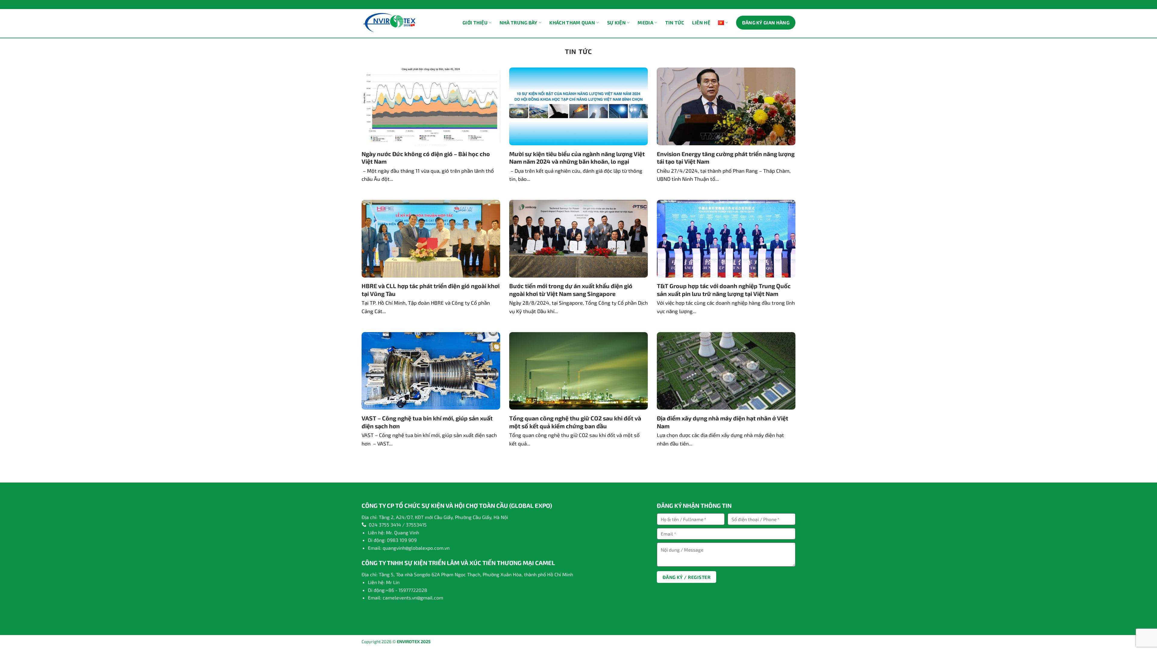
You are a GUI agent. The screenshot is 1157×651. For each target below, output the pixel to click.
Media (645, 22)
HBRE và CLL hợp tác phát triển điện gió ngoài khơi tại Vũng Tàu (431, 289)
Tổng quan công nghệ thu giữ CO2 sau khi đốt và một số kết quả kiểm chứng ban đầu (575, 421)
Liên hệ (701, 22)
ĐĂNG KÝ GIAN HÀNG (765, 22)
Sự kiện (616, 22)
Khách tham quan (572, 22)
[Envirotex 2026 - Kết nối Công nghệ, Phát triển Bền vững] (389, 23)
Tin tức (674, 22)
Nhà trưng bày (519, 22)
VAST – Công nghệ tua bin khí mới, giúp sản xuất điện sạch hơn (427, 421)
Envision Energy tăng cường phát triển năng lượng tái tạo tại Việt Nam (726, 157)
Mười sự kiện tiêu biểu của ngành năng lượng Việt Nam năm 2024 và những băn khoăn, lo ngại (577, 157)
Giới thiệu (475, 22)
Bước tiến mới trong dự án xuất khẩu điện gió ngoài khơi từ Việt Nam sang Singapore (570, 289)
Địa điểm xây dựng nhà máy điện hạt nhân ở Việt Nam (722, 421)
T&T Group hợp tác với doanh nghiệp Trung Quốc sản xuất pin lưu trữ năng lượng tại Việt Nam (724, 289)
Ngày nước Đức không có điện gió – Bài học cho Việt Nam (426, 157)
